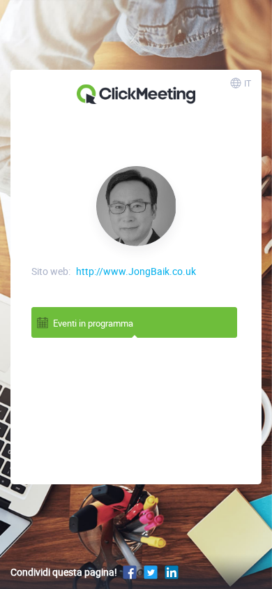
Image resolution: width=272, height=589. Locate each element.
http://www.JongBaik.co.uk (136, 271)
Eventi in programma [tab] (93, 323)
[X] (151, 572)
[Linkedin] (172, 572)
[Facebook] (130, 572)
